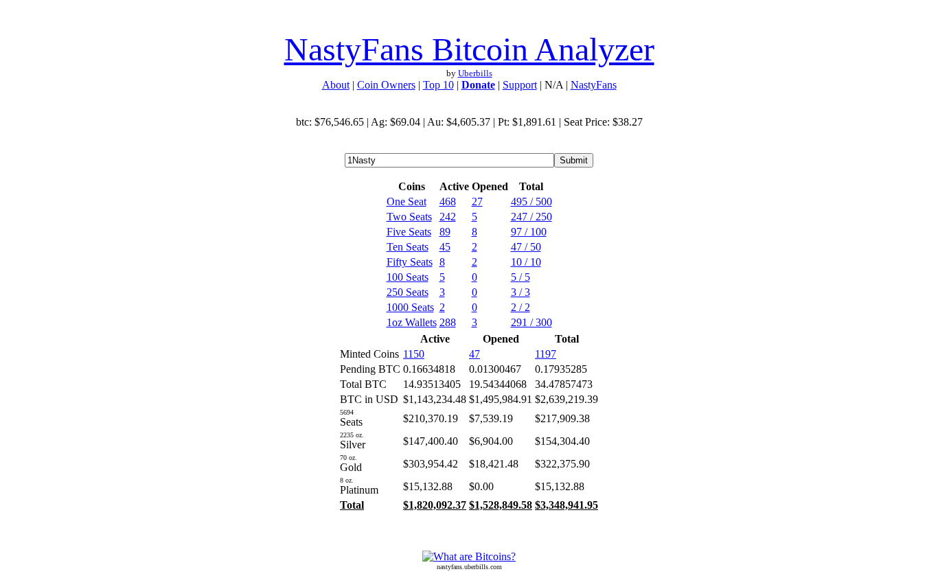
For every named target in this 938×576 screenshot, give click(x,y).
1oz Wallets (412, 322)
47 (474, 354)
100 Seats (407, 277)
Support (520, 85)
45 (444, 247)
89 (444, 232)
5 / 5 (520, 277)
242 (447, 216)
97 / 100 (529, 232)
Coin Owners (386, 85)
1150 (413, 354)
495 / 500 (531, 201)
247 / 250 (531, 216)
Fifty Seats (410, 262)
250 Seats (407, 292)
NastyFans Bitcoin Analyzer (469, 49)
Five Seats (409, 232)
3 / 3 (520, 292)
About (336, 85)
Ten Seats (407, 247)
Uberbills (475, 73)
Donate (478, 85)
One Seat (406, 201)
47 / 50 (526, 247)
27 (477, 201)
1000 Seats (410, 307)
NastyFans (594, 85)
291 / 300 (531, 322)
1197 (545, 354)
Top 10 (438, 85)
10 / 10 (526, 262)
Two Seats (409, 216)
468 (447, 201)
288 (447, 322)
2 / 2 (520, 307)
